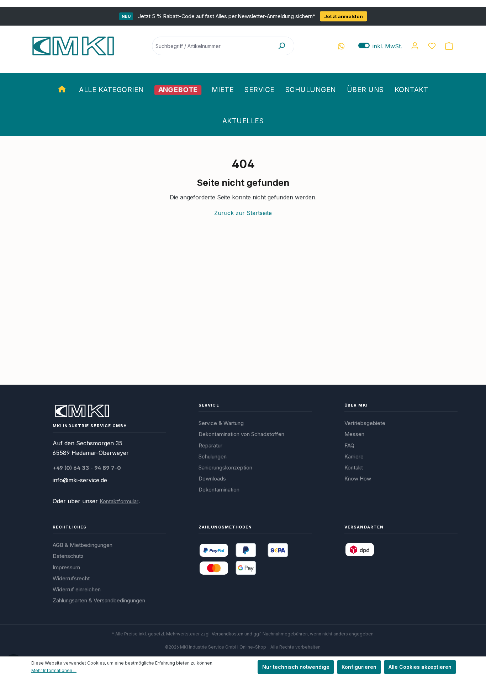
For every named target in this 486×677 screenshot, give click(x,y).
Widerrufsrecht (71, 578)
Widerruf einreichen (77, 589)
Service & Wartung (221, 423)
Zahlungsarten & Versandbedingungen (99, 600)
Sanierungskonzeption (225, 467)
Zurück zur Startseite (243, 212)
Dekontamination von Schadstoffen (241, 434)
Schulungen (213, 456)
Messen (354, 434)
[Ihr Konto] (414, 46)
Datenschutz (68, 556)
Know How (357, 478)
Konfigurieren (359, 667)
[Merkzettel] (431, 46)
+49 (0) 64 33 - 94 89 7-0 (87, 467)
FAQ (349, 445)
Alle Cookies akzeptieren (420, 667)
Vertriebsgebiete (364, 423)
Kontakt (353, 467)
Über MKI (356, 405)
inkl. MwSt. (380, 46)
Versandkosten (227, 633)
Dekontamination (219, 489)
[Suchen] (281, 46)
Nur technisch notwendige (295, 667)
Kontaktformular (119, 501)
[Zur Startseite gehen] (72, 46)
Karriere (354, 456)
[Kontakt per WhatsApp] (341, 46)
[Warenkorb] (449, 46)
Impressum (66, 567)
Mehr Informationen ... (53, 670)
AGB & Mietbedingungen (82, 545)
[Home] (63, 88)
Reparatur (210, 445)
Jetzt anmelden (343, 16)
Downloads (212, 478)
